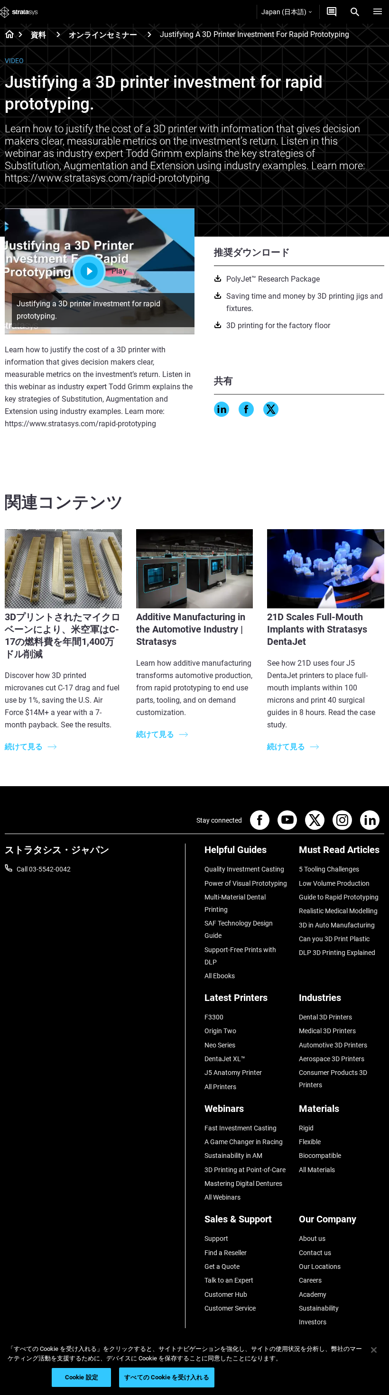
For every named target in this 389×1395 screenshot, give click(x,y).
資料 (38, 34)
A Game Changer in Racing (243, 1142)
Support (216, 1238)
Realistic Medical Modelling (338, 911)
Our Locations (320, 1266)
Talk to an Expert (228, 1280)
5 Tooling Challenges (329, 869)
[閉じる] (373, 1350)
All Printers (220, 1087)
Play (119, 270)
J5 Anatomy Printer (233, 1072)
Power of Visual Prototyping (245, 883)
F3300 (213, 1017)
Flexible (310, 1142)
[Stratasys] (19, 12)
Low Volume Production (334, 883)
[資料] (58, 34)
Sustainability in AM (233, 1155)
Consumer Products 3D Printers (333, 1079)
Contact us (315, 1253)
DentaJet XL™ (224, 1059)
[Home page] (6, 35)
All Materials (317, 1170)
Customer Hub (225, 1294)
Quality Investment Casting (244, 869)
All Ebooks (219, 976)
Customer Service (230, 1308)
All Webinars (222, 1197)
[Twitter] (270, 409)
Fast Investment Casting (240, 1128)
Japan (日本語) (283, 12)
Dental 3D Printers (325, 1017)
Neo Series (219, 1045)
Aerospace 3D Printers (331, 1059)
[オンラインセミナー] (149, 34)
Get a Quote (222, 1266)
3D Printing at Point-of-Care (245, 1170)
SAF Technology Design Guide (238, 929)
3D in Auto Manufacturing (337, 925)
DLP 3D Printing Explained (337, 952)
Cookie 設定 (81, 1377)
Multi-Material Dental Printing (235, 903)
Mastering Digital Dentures (243, 1183)
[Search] (354, 12)
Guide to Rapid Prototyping (339, 897)
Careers (310, 1280)
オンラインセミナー (103, 34)
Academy (312, 1294)
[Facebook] (246, 409)
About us (312, 1238)
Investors (312, 1322)
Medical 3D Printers (327, 1031)
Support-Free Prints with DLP (240, 956)
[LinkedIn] (221, 409)
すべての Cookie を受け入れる (166, 1377)
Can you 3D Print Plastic (334, 939)
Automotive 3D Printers (333, 1045)
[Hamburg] (377, 12)
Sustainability (319, 1308)
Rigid (306, 1128)
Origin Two (220, 1031)
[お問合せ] (331, 12)
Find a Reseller (225, 1253)
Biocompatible (320, 1155)
